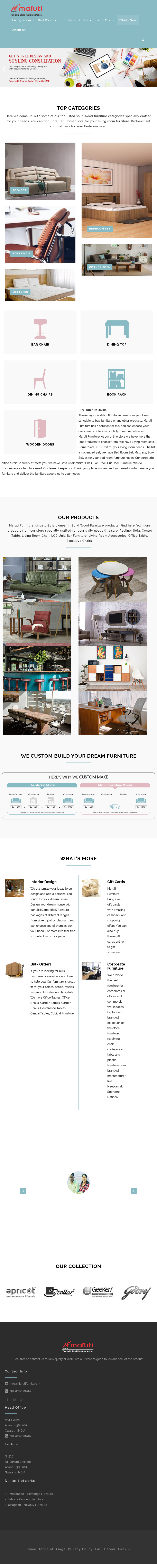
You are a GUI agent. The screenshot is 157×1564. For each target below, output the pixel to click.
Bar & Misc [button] (104, 20)
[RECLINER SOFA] (40, 579)
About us (19, 30)
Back (123, 1549)
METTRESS (20, 292)
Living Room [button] (22, 20)
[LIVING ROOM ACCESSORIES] (116, 668)
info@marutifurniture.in (25, 1383)
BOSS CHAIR (21, 253)
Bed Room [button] (46, 20)
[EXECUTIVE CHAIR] (116, 713)
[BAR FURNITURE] (40, 668)
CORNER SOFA (99, 267)
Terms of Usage (52, 1549)
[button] (143, 40)
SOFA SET (19, 190)
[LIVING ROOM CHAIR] (40, 624)
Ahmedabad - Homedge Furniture (30, 1493)
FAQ (98, 1549)
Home (31, 1549)
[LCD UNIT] (116, 624)
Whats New (128, 20)
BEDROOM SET (99, 228)
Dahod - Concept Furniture (25, 1499)
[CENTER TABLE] (116, 579)
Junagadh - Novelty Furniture (27, 1504)
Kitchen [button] (67, 20)
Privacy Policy (80, 1549)
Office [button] (84, 20)
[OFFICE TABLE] (40, 713)
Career (110, 1549)
